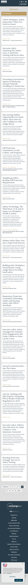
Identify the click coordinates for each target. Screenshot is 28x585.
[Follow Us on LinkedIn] (21, 1)
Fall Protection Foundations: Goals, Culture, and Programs (12, 150)
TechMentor (14, 552)
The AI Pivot (14, 557)
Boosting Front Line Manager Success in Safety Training (11, 460)
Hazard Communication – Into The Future (14, 367)
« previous (5, 487)
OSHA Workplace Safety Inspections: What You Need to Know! (13, 21)
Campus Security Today (14, 523)
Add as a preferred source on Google (23, 4)
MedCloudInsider (14, 536)
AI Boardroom (14, 515)
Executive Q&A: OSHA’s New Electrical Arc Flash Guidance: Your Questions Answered (13, 428)
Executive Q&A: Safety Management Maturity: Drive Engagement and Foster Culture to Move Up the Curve (13, 334)
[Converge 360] (14, 506)
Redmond (14, 541)
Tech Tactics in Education (14, 555)
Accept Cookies (19, 580)
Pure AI (14, 539)
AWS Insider (14, 520)
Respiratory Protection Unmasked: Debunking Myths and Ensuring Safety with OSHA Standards (13, 301)
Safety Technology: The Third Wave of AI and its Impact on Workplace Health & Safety (13, 210)
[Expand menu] (26, 2)
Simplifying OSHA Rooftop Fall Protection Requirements (13, 180)
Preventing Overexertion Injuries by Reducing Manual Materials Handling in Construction (13, 82)
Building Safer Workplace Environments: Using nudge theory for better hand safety (14, 269)
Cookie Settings (12, 576)
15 (15, 491)
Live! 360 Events (14, 531)
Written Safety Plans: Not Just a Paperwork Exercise (14, 241)
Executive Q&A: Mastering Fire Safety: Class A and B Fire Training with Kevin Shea (13, 51)
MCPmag (14, 533)
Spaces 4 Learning (14, 549)
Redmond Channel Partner (14, 544)
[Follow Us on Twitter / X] (23, 1)
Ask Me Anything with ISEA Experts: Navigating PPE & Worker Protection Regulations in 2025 (13, 397)
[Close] (22, 563)
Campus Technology (14, 525)
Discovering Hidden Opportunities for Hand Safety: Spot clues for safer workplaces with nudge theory (13, 119)
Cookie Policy (9, 573)
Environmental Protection (14, 528)
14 (12, 491)
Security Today (14, 547)
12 (7, 491)
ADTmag (14, 517)
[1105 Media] (14, 511)
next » (19, 491)
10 (22, 487)
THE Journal (14, 560)
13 (9, 491)
